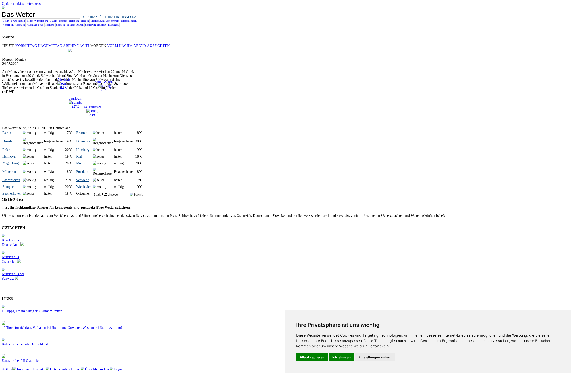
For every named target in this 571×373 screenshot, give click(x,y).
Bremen (63, 20)
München (9, 171)
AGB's (7, 369)
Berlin (6, 20)
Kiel (79, 156)
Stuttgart (8, 187)
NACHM (125, 46)
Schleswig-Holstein (95, 24)
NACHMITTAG (50, 46)
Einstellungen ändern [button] (375, 357)
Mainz (80, 163)
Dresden (8, 141)
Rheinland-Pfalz (35, 24)
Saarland (49, 24)
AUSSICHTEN (158, 46)
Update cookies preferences (21, 4)
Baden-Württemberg (37, 20)
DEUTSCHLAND (90, 17)
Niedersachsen (129, 20)
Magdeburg (10, 163)
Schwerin (82, 180)
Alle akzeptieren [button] (312, 357)
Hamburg (74, 20)
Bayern (53, 20)
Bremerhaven (11, 193)
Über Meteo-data (97, 369)
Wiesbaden (83, 187)
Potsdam (82, 171)
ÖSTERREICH (108, 17)
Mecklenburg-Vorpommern (105, 20)
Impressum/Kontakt (31, 369)
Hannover (9, 156)
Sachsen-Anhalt (75, 24)
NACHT (83, 46)
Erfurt (6, 150)
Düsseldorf (83, 141)
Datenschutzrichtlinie (65, 369)
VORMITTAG (26, 46)
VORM (112, 46)
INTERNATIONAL (127, 17)
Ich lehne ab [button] (341, 357)
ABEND (69, 46)
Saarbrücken (11, 180)
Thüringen (113, 24)
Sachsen (60, 24)
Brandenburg (18, 20)
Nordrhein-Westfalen (14, 24)
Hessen (85, 20)
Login (118, 369)
